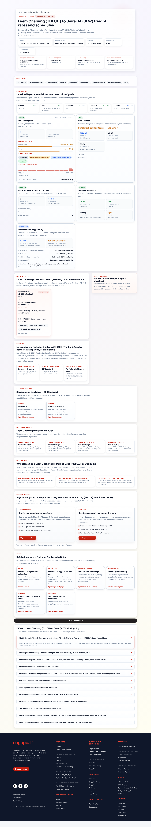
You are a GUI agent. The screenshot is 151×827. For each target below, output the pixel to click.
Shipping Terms (94, 782)
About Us (121, 803)
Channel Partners (124, 769)
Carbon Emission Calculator (128, 788)
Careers (121, 809)
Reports (58, 805)
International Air (61, 764)
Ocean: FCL (60, 758)
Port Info (92, 779)
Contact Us (122, 806)
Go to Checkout (74, 621)
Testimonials (122, 815)
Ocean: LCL (60, 761)
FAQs (126, 83)
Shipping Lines (94, 785)
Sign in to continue (27, 538)
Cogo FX (92, 769)
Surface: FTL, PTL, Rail (63, 775)
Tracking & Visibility (63, 789)
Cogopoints (93, 807)
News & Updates (61, 802)
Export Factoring (95, 766)
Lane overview (52, 83)
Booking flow (84, 83)
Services (63, 83)
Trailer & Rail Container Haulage (67, 778)
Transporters (122, 758)
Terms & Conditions (19, 794)
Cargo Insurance (95, 755)
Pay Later (92, 763)
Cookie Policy (17, 801)
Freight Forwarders (125, 755)
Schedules (73, 83)
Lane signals (21, 83)
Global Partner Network (126, 746)
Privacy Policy (17, 797)
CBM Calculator (123, 785)
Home (20, 12)
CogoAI (58, 746)
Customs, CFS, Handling (64, 767)
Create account (87, 538)
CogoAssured (94, 749)
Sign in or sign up (99, 83)
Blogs (58, 799)
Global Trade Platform (63, 750)
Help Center (93, 794)
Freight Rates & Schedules (65, 786)
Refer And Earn (94, 804)
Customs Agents (124, 761)
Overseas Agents (124, 772)
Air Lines (92, 788)
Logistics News (61, 808)
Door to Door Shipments (97, 752)
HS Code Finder (123, 782)
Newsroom (122, 812)
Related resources (114, 83)
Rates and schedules (36, 83)
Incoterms (92, 791)
